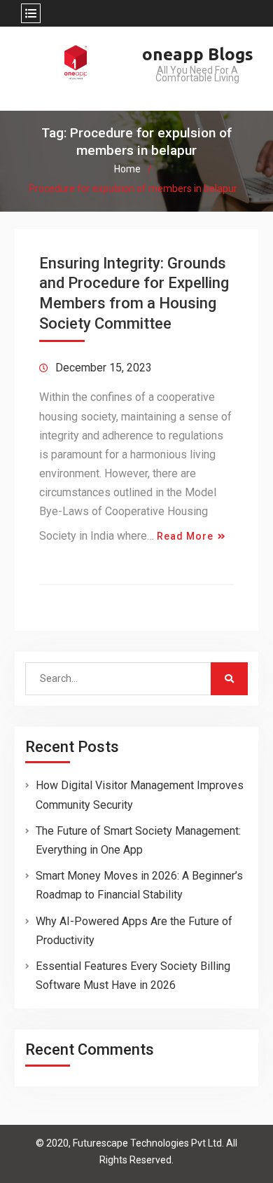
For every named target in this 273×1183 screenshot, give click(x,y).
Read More (185, 536)
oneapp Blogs (197, 54)
